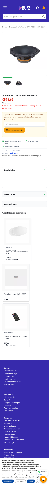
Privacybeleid (9, 455)
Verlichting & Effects (12, 421)
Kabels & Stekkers (11, 437)
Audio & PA (8, 423)
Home (4, 27)
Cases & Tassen (10, 431)
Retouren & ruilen (11, 408)
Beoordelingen (24, 204)
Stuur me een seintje (14, 130)
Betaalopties (9, 411)
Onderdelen (14, 27)
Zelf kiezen (20, 481)
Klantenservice (9, 397)
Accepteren (8, 481)
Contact (7, 400)
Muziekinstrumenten (12, 429)
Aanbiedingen (9, 442)
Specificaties (24, 194)
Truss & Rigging (10, 426)
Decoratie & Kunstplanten (14, 440)
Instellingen (30, 461)
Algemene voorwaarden (13, 452)
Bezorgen (7, 405)
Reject (31, 481)
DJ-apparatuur (9, 434)
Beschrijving (25, 170)
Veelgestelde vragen (12, 403)
